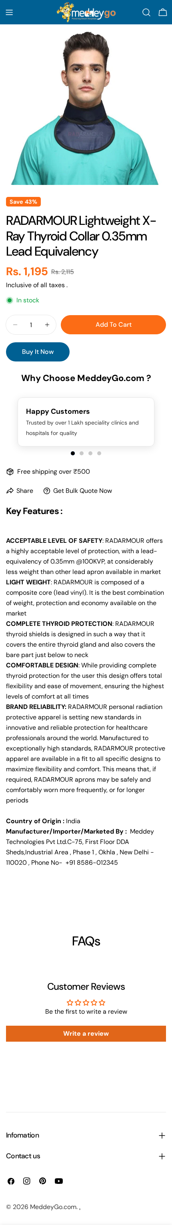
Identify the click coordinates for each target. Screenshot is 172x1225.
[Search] (146, 12)
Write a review (86, 1033)
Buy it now (38, 351)
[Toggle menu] (9, 12)
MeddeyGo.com (53, 1207)
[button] (73, 453)
